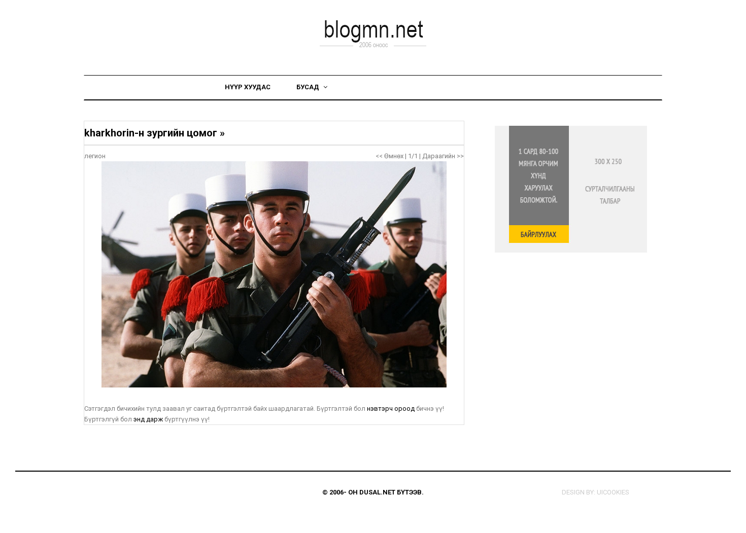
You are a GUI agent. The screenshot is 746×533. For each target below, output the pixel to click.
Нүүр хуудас (247, 87)
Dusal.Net (377, 492)
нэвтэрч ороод (391, 408)
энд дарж (148, 419)
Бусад (308, 87)
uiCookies (613, 492)
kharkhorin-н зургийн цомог (150, 133)
